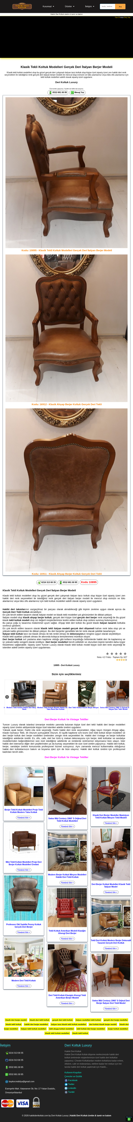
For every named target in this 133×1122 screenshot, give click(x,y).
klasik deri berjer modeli (16, 1020)
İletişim (88, 6)
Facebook (72, 1080)
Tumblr (71, 1092)
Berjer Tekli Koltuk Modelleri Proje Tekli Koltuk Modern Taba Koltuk (24, 811)
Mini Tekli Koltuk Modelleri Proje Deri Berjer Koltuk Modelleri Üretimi (24, 863)
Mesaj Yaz (79, 92)
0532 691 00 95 (59, 92)
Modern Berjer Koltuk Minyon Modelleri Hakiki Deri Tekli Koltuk (67, 875)
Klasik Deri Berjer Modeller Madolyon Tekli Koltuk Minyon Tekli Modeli (111, 816)
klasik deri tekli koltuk (39, 1020)
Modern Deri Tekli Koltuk (24, 980)
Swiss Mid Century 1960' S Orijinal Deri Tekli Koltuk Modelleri (67, 819)
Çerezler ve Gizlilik (73, 1076)
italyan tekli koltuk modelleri (33, 1029)
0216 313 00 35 (48, 582)
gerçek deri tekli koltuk (62, 1020)
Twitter (71, 1084)
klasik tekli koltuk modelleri (57, 1033)
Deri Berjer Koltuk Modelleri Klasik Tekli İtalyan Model (111, 885)
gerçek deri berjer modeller (116, 1020)
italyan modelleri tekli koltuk (88, 1020)
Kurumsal (47, 6)
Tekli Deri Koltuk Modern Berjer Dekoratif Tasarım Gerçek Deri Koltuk (111, 941)
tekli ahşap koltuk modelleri (61, 1029)
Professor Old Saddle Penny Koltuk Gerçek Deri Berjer (23, 925)
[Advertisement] (66, 38)
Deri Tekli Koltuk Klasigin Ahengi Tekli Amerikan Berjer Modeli (67, 996)
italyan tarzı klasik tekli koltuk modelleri (68, 1024)
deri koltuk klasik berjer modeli (103, 1024)
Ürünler (68, 6)
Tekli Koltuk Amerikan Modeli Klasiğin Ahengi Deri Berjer (67, 932)
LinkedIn (72, 1088)
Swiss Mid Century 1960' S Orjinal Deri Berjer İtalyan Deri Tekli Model (111, 1001)
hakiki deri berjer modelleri (36, 1024)
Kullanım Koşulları (73, 1072)
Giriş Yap (127, 17)
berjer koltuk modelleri (118, 1029)
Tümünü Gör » (23, 818)
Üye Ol (117, 17)
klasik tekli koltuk (13, 1024)
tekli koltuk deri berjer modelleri (91, 1029)
